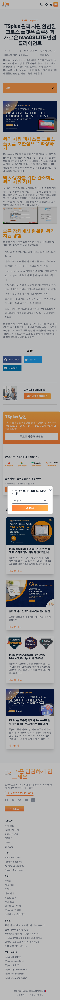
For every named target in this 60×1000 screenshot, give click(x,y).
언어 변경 (30, 507)
